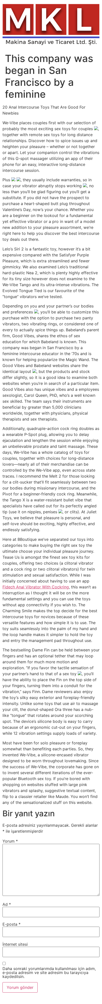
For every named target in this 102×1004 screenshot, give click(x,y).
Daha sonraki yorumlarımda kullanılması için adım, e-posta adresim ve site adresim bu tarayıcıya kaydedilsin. (49, 972)
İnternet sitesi (15, 944)
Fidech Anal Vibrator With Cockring (35, 586)
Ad (6, 904)
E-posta (11, 924)
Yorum (10, 841)
